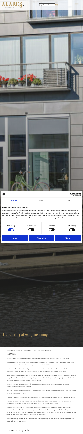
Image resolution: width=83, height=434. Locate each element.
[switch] (31, 229)
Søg (56, 4)
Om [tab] (69, 200)
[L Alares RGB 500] (13, 5)
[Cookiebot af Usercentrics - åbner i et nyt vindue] (72, 194)
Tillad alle (68, 238)
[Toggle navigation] (76, 5)
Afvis (15, 238)
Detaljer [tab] (41, 200)
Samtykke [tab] (14, 200)
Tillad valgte (41, 238)
